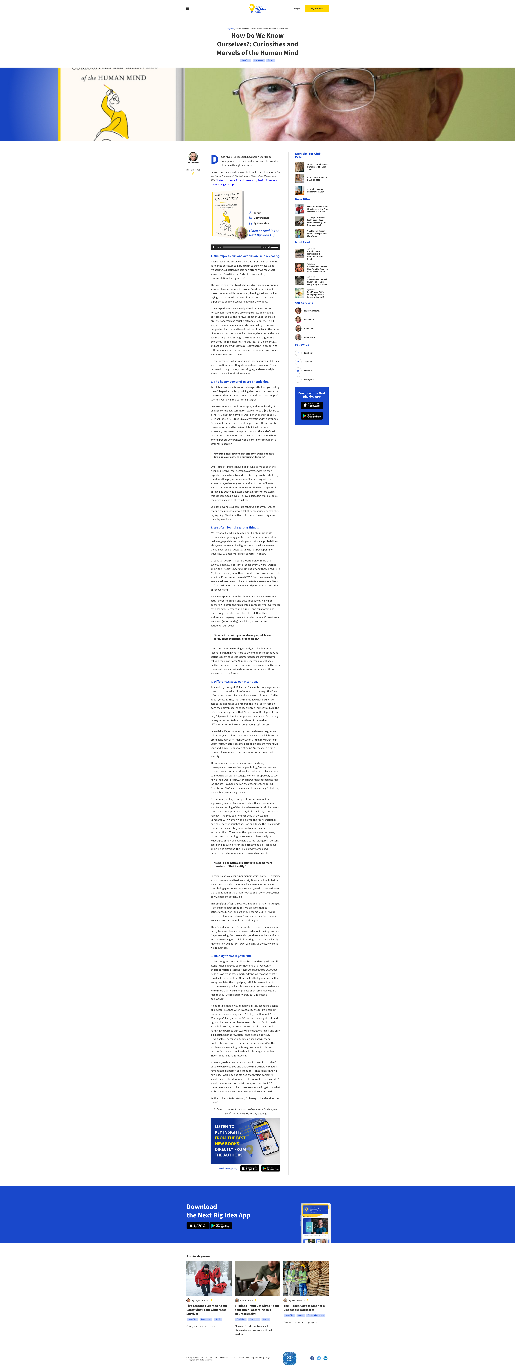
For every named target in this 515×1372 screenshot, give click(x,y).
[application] (245, 247)
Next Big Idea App (192, 1357)
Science (270, 60)
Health (218, 1319)
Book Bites (245, 60)
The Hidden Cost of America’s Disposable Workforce (304, 1308)
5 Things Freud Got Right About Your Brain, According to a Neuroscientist (257, 1310)
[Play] (214, 247)
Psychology (258, 60)
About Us (233, 1357)
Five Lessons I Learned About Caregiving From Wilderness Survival (206, 1310)
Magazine (230, 28)
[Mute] (269, 247)
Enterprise (223, 1357)
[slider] (275, 246)
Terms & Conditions (245, 1357)
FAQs (216, 1357)
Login (297, 8)
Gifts (202, 1357)
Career (300, 1315)
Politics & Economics (315, 1315)
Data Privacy (259, 1357)
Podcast (209, 1357)
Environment (206, 1319)
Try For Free (317, 8)
